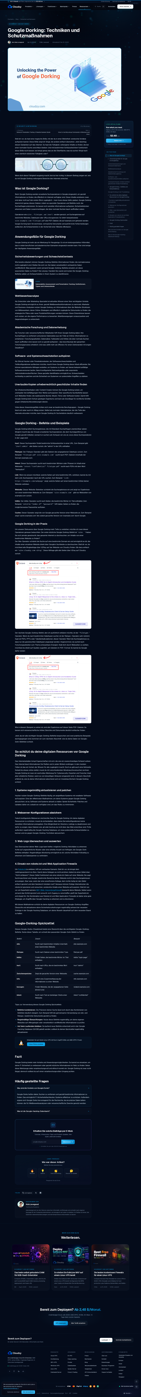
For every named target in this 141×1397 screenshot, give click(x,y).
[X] (9, 1371)
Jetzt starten (124, 6)
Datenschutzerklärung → (11, 1388)
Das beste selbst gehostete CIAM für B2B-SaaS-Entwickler (29, 1273)
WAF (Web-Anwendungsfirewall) (49, 890)
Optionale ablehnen (13, 1392)
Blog (17, 19)
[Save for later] (136, 1381)
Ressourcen (84, 6)
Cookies (75, 1393)
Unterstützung (105, 1)
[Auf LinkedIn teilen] (40, 1192)
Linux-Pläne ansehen (36, 1044)
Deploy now (118, 140)
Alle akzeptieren (28, 1392)
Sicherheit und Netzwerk (27, 19)
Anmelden (111, 6)
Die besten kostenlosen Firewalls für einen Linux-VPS (109, 1273)
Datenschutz (45, 1393)
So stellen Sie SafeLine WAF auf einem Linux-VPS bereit (68, 1273)
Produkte (28, 6)
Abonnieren (67, 1142)
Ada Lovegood (19, 42)
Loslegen (105, 1340)
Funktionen (52, 6)
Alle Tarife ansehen (78, 1323)
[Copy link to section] (13, 188)
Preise (74, 6)
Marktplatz (64, 6)
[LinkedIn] (19, 1371)
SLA (66, 1393)
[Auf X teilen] (36, 1192)
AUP (70, 1393)
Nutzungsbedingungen (57, 1393)
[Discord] (23, 1371)
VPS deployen (61, 1323)
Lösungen (39, 6)
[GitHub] (14, 1371)
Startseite (11, 19)
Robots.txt (22, 869)
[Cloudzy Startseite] (14, 6)
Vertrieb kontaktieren (118, 1)
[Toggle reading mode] (136, 1387)
